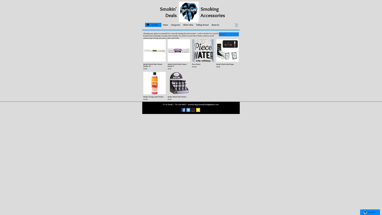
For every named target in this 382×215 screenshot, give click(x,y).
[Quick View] (154, 50)
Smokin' (168, 9)
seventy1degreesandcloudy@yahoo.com (203, 104)
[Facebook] (183, 110)
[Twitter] (188, 110)
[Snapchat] (198, 110)
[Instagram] (193, 110)
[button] (175, 24)
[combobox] (229, 34)
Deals (171, 15)
